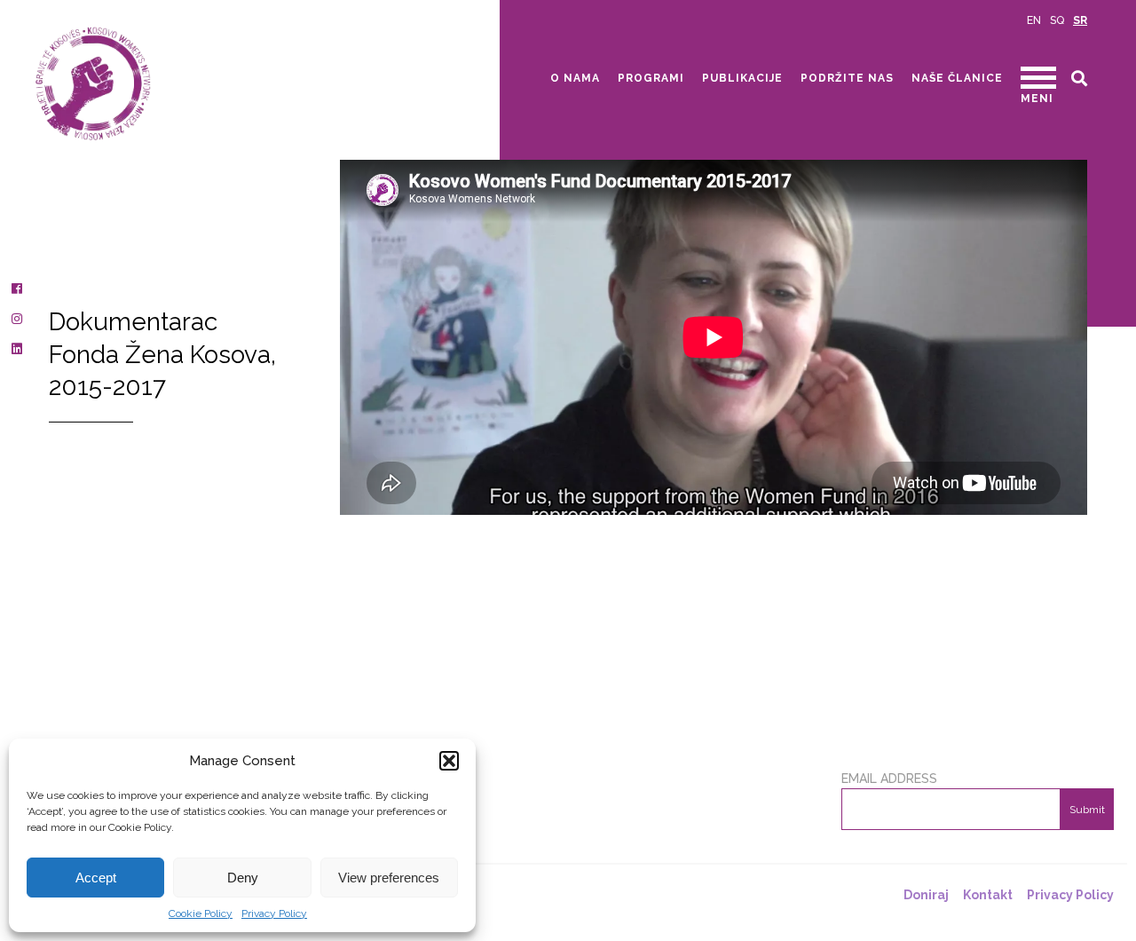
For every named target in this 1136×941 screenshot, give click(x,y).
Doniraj (926, 895)
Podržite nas (847, 78)
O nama (575, 78)
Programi (651, 78)
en (1034, 20)
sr (1080, 20)
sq (1057, 20)
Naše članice (957, 78)
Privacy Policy (274, 913)
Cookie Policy (201, 913)
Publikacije (742, 78)
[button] (449, 761)
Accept (95, 877)
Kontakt (988, 895)
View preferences (388, 877)
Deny (242, 877)
